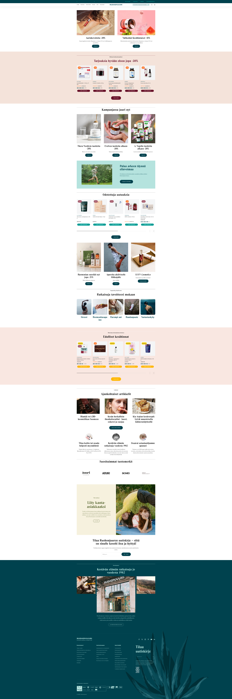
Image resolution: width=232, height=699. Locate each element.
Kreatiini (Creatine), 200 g (98, 83)
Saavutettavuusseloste (119, 662)
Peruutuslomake (118, 652)
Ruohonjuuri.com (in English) (102, 660)
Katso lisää (116, 237)
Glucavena (79, 215)
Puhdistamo (79, 357)
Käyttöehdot (117, 656)
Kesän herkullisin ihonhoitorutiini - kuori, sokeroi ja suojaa (116, 419)
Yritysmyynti (79, 656)
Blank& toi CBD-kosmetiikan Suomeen (88, 417)
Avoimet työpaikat (80, 654)
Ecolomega (111, 81)
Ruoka (93, 4)
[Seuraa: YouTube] (151, 639)
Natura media (96, 357)
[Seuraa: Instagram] (145, 639)
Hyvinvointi (88, 4)
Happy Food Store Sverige (102, 658)
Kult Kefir (127, 357)
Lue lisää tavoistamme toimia (116, 624)
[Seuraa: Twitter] (142, 639)
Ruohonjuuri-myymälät (81, 652)
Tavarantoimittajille (81, 658)
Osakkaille (79, 660)
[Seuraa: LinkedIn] (154, 639)
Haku (97, 656)
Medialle (78, 662)
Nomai (94, 215)
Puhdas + (95, 81)
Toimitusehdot (118, 648)
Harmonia (127, 215)
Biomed (126, 81)
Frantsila (143, 81)
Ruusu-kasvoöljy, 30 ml (145, 83)
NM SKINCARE (143, 215)
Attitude (79, 81)
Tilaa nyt (95, 46)
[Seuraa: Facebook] (139, 639)
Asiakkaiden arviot (100, 654)
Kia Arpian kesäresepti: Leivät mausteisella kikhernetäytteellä (144, 419)
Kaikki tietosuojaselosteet (120, 660)
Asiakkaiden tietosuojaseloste (121, 658)
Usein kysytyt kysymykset (101, 650)
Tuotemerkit (135, 1)
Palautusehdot (118, 650)
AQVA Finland (112, 215)
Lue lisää (96, 520)
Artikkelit (142, 1)
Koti (97, 4)
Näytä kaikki (116, 379)
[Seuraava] (94, 1)
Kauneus (82, 4)
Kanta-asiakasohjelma (151, 1)
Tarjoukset (102, 4)
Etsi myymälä (127, 1)
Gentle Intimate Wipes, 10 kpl (99, 216)
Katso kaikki (116, 97)
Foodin (142, 357)
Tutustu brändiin (143, 281)
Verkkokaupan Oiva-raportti (120, 666)
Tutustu (116, 283)
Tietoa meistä (79, 648)
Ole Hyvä (111, 357)
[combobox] (140, 4)
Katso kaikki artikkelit (116, 427)
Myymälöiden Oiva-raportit (120, 664)
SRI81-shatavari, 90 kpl (129, 216)
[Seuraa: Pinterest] (148, 639)
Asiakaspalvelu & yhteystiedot (102, 648)
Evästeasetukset (118, 654)
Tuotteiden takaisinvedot (120, 669)
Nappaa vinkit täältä (126, 181)
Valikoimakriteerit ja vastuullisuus (84, 650)
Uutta (78, 4)
